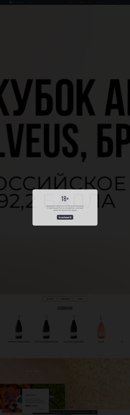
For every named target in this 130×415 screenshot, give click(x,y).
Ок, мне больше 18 (65, 217)
